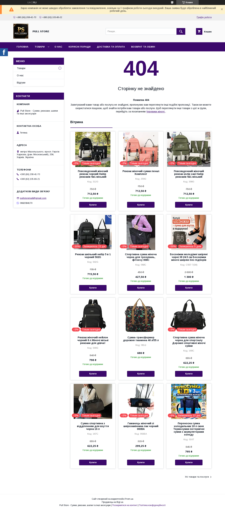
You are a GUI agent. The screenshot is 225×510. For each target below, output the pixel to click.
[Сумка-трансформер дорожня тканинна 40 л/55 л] (140, 315)
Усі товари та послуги (197, 476)
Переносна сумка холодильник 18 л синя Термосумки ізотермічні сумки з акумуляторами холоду (188, 429)
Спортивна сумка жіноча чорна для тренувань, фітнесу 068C (141, 257)
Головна (22, 46)
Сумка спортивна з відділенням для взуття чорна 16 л (93, 426)
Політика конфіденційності (152, 505)
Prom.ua (129, 499)
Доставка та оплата (111, 46)
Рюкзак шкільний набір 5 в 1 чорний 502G (93, 256)
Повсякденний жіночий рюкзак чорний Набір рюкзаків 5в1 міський (93, 174)
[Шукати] (180, 31)
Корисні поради (80, 46)
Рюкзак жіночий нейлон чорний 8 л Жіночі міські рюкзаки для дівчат (92, 340)
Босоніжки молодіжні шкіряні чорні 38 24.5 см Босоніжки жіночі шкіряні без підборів (189, 257)
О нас (58, 46)
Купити (93, 205)
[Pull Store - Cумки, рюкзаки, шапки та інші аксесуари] (20, 37)
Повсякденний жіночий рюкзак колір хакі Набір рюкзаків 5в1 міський (189, 174)
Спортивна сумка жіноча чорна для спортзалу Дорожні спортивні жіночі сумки (188, 341)
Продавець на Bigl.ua (112, 502)
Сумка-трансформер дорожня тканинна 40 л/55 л (141, 339)
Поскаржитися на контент (124, 505)
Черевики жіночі (155, 111)
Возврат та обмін (143, 46)
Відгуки (21, 82)
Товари (40, 46)
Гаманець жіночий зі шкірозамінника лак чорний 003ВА (140, 426)
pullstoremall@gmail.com (33, 198)
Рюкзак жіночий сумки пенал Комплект (141, 172)
